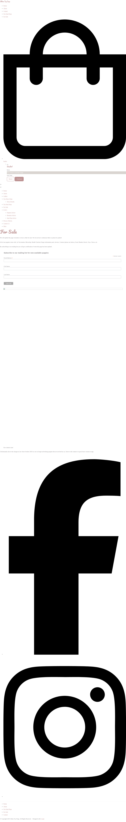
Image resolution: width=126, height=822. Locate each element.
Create (42, 819)
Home (5, 191)
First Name (7, 266)
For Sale (5, 207)
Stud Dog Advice (11, 218)
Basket (10, 179)
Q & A (5, 210)
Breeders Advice (11, 215)
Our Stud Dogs (7, 204)
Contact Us (6, 223)
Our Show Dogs (7, 199)
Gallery (5, 196)
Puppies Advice (11, 212)
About (5, 193)
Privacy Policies (7, 221)
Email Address (8, 258)
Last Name (7, 274)
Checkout (19, 179)
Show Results (10, 201)
